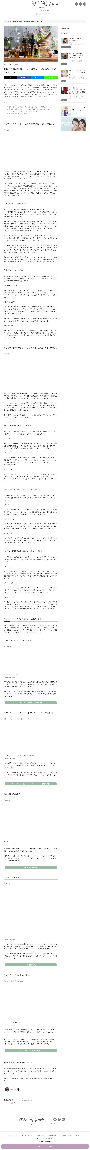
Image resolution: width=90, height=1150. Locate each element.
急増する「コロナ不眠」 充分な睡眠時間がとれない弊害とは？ (28, 107)
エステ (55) (9, 1103)
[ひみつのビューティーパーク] (45, 3)
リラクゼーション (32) (20, 1103)
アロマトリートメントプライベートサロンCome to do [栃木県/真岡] (31, 784)
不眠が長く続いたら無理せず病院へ (19, 113)
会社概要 (27, 1135)
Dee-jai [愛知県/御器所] (30, 867)
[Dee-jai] (31, 819)
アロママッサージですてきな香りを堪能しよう (23, 111)
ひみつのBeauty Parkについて (15, 1135)
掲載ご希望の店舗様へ (54, 1135)
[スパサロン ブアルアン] (31, 659)
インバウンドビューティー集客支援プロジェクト (45, 1138)
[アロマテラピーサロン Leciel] (31, 1000)
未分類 (9, 21)
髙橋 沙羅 (13, 1089)
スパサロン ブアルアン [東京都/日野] (31, 702)
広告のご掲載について (67, 1135)
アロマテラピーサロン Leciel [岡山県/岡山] (31, 1050)
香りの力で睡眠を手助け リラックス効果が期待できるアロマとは (29, 109)
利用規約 (44, 1135)
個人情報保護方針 (35, 1135)
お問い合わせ (78, 1135)
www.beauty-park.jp (10, 677)
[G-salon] (31, 908)
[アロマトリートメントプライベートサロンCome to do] (31, 736)
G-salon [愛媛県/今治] (31, 965)
